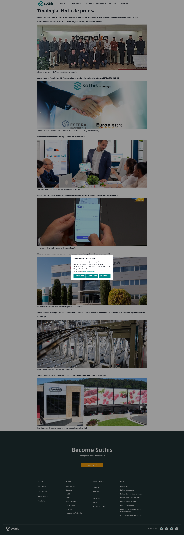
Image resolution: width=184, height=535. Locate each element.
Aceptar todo (104, 276)
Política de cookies (89, 271)
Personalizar (79, 276)
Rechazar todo (92, 276)
